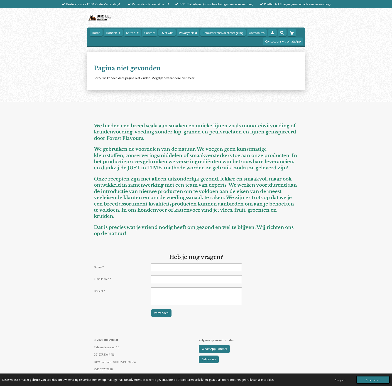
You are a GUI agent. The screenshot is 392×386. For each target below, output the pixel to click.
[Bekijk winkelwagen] (292, 32)
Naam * (99, 267)
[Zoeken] (282, 32)
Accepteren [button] (373, 380)
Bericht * (99, 291)
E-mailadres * (102, 279)
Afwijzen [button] (340, 380)
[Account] (272, 32)
